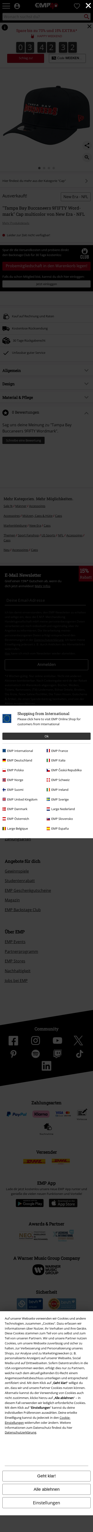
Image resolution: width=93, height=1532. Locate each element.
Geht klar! (46, 1476)
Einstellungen (46, 1503)
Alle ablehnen (47, 1489)
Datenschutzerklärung (20, 1432)
